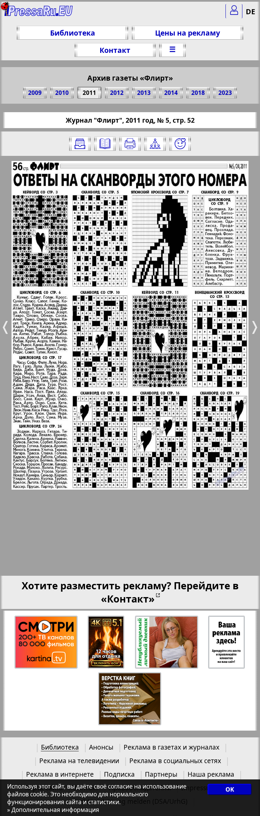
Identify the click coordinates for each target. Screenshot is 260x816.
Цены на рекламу (187, 33)
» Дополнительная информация (53, 810)
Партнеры (161, 774)
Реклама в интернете (60, 774)
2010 (62, 93)
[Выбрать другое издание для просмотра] (80, 144)
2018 (198, 93)
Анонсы (101, 747)
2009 (35, 93)
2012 (117, 93)
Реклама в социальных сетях (175, 760)
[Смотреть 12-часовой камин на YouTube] (106, 642)
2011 (89, 93)
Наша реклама (211, 774)
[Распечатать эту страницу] (130, 144)
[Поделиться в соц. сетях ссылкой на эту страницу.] (155, 144)
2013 (144, 93)
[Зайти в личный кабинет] (233, 11)
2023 (225, 93)
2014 (171, 93)
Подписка (119, 774)
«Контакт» (128, 598)
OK (229, 789)
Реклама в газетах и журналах (171, 747)
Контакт (115, 50)
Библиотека (72, 33)
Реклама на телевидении (79, 760)
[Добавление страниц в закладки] (180, 144)
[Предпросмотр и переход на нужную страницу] (105, 144)
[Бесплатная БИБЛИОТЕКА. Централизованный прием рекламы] (38, 13)
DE (250, 11)
